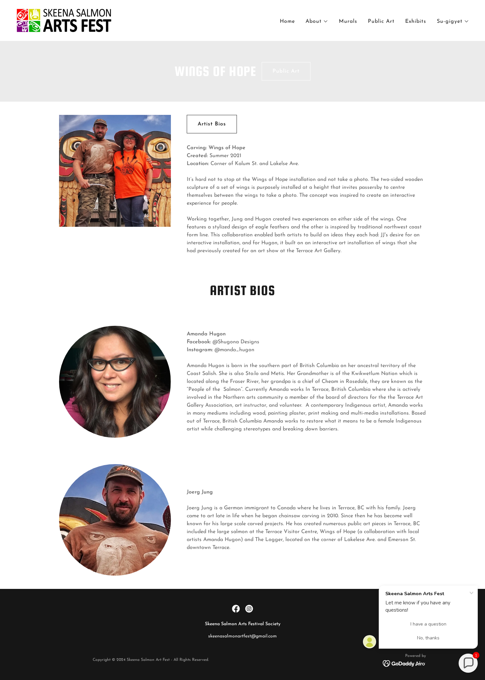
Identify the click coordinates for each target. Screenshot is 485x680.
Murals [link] (348, 21)
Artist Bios (212, 124)
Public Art (286, 71)
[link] (64, 20)
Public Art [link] (381, 21)
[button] (317, 21)
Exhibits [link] (415, 21)
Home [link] (287, 21)
